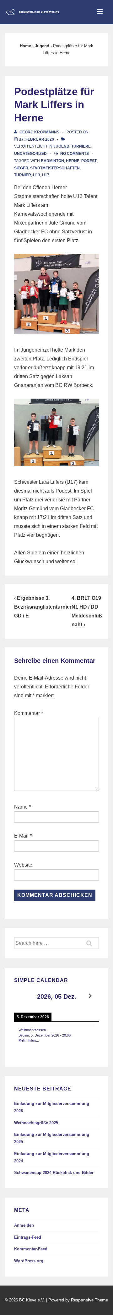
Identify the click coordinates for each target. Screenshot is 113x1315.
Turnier (22, 175)
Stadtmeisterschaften (55, 168)
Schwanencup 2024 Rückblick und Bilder (54, 1172)
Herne (72, 161)
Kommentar (28, 713)
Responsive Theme (89, 1300)
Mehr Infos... (29, 1040)
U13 (36, 175)
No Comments (74, 153)
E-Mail (21, 836)
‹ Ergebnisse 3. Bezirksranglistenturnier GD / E (43, 606)
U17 (45, 175)
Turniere (81, 146)
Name (21, 806)
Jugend (61, 146)
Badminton (52, 161)
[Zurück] (22, 996)
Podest (89, 161)
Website (23, 865)
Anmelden (24, 1225)
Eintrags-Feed (27, 1237)
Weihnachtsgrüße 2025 (36, 1122)
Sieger (21, 168)
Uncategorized (30, 153)
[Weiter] (90, 996)
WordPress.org (28, 1261)
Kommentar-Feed (30, 1249)
